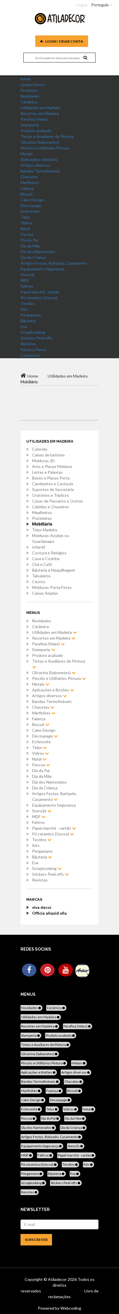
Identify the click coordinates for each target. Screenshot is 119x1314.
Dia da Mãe (30, 245)
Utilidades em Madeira (40, 107)
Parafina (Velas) (34, 119)
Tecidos (28, 303)
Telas (25, 217)
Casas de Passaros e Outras (57, 500)
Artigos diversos (35, 165)
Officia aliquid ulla (49, 913)
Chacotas (29, 176)
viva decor (42, 907)
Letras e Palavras (47, 472)
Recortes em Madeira (40, 113)
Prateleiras (42, 518)
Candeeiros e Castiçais (52, 483)
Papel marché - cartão (40, 291)
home (26, 78)
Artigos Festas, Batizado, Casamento (54, 263)
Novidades (30, 96)
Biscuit (27, 193)
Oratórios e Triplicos (50, 495)
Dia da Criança (33, 257)
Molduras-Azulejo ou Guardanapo (50, 538)
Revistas (28, 343)
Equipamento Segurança (42, 268)
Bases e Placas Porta (51, 477)
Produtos (29, 90)
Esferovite (30, 211)
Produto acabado (36, 130)
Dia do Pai (29, 240)
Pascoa (27, 234)
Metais (27, 153)
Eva (24, 326)
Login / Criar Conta (63, 41)
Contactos (30, 355)
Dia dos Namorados (38, 251)
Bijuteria (28, 320)
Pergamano (31, 314)
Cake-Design (32, 199)
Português (100, 5)
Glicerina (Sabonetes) (40, 142)
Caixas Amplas (45, 593)
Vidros (26, 222)
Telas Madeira (44, 529)
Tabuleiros (41, 575)
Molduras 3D (43, 460)
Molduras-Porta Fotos (52, 587)
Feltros (27, 286)
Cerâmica (29, 101)
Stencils (28, 274)
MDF (25, 280)
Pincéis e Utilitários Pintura (45, 147)
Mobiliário (42, 524)
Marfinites (30, 182)
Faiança (27, 188)
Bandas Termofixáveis (40, 170)
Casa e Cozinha (46, 558)
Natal (25, 228)
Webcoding (70, 1308)
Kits (24, 309)
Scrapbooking (33, 332)
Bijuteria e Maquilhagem (53, 570)
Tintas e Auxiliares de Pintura (47, 136)
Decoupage (31, 205)
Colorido (39, 449)
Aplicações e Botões (39, 159)
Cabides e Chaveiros (50, 506)
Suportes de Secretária (53, 489)
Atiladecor (58, 1279)
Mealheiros (42, 512)
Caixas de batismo (48, 454)
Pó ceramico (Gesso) (39, 297)
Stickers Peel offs (36, 337)
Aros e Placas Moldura (52, 466)
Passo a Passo (33, 349)
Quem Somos (33, 84)
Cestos (38, 581)
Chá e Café (42, 564)
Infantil (38, 547)
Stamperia (30, 124)
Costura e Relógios (49, 552)
